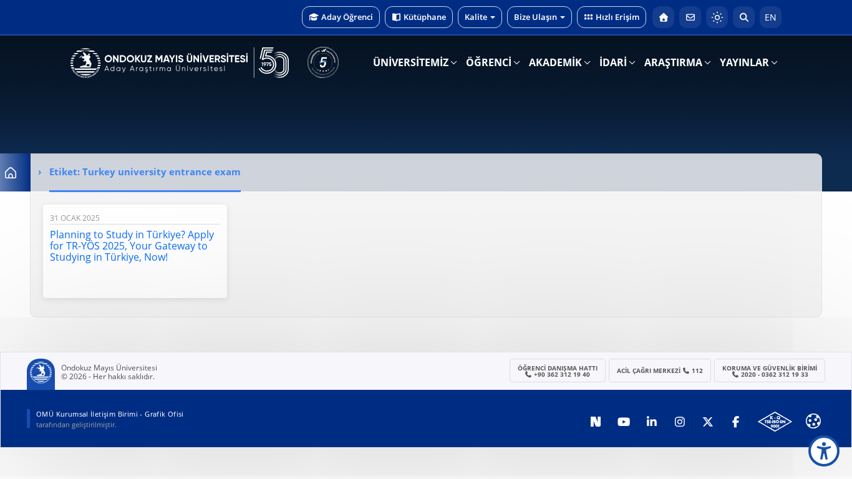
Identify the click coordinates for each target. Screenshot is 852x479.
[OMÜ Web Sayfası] (179, 63)
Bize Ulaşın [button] (535, 16)
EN (771, 17)
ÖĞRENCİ (488, 62)
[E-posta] (690, 17)
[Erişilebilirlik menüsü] (824, 451)
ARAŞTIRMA (673, 62)
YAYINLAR (744, 62)
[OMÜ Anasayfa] (663, 17)
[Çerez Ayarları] (813, 421)
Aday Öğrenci (347, 16)
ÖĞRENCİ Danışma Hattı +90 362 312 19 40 (558, 371)
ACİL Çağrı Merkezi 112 (660, 370)
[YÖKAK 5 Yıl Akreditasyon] (323, 62)
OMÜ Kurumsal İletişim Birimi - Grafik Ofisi (110, 414)
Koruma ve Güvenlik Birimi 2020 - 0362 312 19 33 (769, 371)
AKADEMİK (555, 62)
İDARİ (613, 62)
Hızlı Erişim (617, 16)
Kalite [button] (476, 16)
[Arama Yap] (744, 17)
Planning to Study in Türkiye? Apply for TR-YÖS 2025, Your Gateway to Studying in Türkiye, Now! (132, 246)
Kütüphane (425, 16)
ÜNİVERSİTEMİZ (410, 62)
